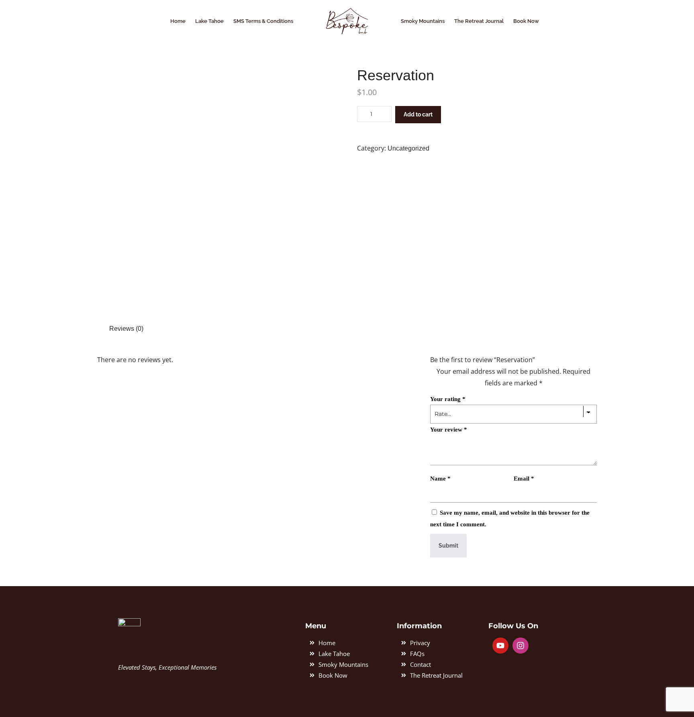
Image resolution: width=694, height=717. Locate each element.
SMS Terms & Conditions (263, 21)
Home (178, 21)
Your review (448, 429)
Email (524, 478)
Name (440, 478)
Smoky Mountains (423, 21)
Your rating (447, 399)
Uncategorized (408, 148)
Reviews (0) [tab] (126, 328)
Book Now (526, 21)
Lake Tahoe (209, 21)
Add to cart (418, 114)
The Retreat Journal (479, 21)
